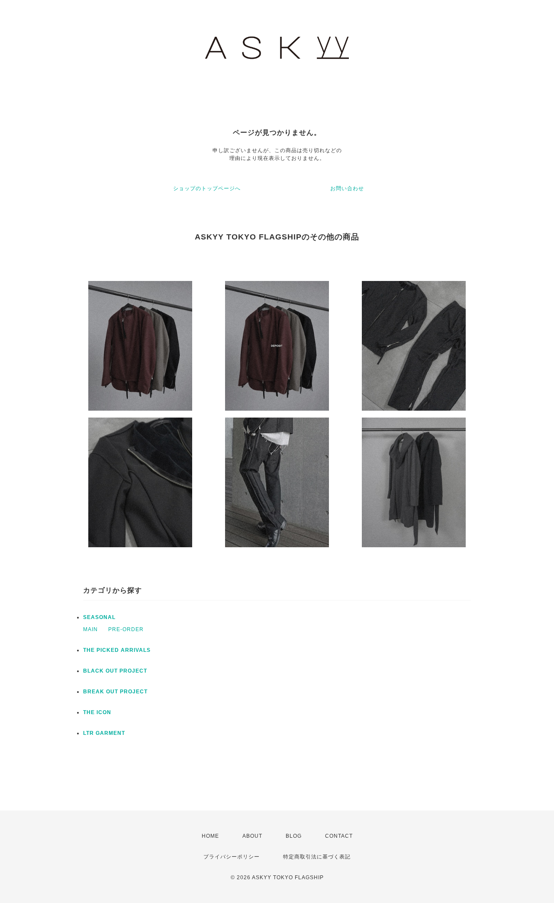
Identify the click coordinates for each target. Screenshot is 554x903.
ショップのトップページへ (207, 188)
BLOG (294, 836)
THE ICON (97, 712)
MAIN (90, 629)
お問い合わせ (347, 188)
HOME (210, 836)
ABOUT (252, 836)
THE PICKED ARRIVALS (117, 650)
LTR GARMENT (104, 733)
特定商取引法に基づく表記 (317, 857)
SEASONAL (99, 617)
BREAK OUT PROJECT (115, 692)
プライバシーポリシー (231, 857)
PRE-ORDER (126, 629)
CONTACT (339, 836)
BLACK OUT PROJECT (115, 671)
